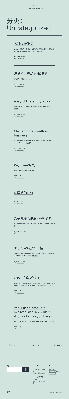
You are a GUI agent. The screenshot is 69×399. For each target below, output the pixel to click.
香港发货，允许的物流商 (39, 381)
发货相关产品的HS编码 (31, 74)
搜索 (8, 366)
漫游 (34, 6)
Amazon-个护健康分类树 (39, 373)
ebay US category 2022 (32, 101)
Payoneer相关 (24, 165)
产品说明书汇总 (37, 379)
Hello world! (52, 374)
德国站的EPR (23, 193)
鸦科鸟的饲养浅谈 (27, 278)
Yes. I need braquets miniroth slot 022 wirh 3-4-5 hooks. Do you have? (33, 312)
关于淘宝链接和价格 (28, 248)
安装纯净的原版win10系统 (33, 218)
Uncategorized (20, 58)
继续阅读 (39, 51)
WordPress (58, 392)
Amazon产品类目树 (38, 377)
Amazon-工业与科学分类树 (39, 370)
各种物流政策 (23, 44)
